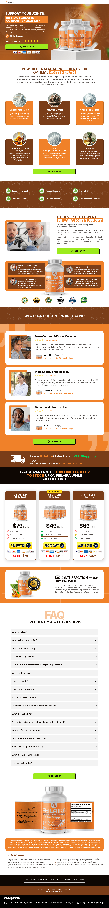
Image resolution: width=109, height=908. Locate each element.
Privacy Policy (42, 879)
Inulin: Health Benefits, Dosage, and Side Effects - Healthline (25, 862)
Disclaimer (59, 879)
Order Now (28, 47)
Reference (67, 879)
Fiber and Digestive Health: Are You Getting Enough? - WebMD (26, 867)
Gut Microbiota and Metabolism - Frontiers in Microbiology (74, 861)
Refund (75, 879)
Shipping (82, 879)
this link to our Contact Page (66, 592)
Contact (11, 2)
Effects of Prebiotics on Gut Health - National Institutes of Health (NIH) (79, 859)
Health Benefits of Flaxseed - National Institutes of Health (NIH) (76, 862)
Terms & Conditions (30, 879)
